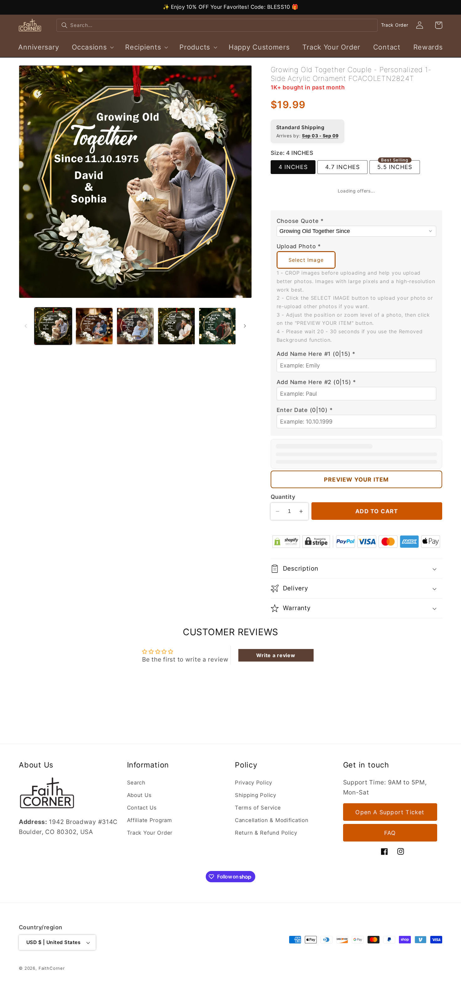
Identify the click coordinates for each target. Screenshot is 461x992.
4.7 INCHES (342, 167)
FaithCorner (52, 968)
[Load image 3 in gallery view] (135, 326)
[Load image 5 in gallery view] (217, 326)
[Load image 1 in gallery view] (53, 326)
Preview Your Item (356, 479)
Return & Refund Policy (266, 833)
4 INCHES (293, 167)
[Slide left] (26, 326)
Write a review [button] (275, 655)
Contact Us (142, 808)
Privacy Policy (253, 782)
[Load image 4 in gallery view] (176, 326)
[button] (92, 47)
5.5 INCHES (394, 165)
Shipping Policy (255, 795)
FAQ (390, 833)
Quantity (283, 496)
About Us (139, 795)
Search (136, 782)
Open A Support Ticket (389, 812)
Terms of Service (258, 808)
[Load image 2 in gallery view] (94, 326)
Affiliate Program (149, 820)
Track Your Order (150, 833)
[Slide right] (245, 326)
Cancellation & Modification (271, 820)
